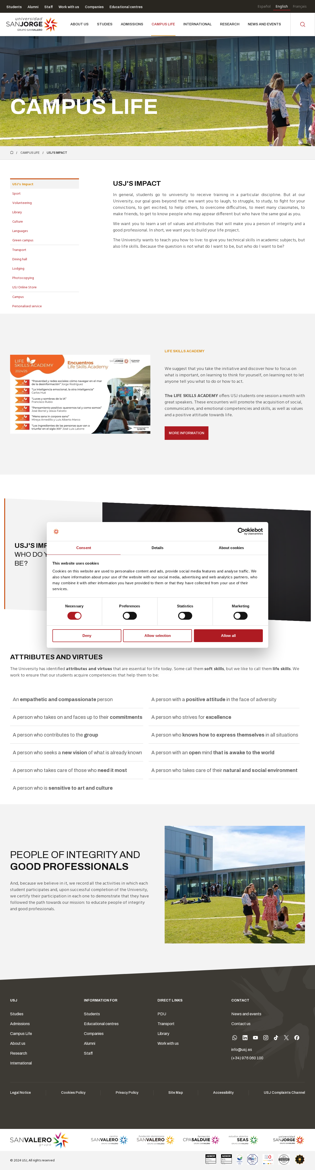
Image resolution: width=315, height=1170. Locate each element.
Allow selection (157, 635)
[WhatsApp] (234, 1038)
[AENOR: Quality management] (210, 1159)
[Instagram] (265, 1038)
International (21, 1063)
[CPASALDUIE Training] (201, 1140)
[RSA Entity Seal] (252, 1159)
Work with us (168, 1043)
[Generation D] (268, 1159)
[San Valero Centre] (109, 1140)
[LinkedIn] (245, 1038)
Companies (94, 1033)
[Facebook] (296, 1038)
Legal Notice (20, 1092)
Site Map (175, 1092)
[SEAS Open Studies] (244, 1140)
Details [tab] (158, 548)
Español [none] (264, 6)
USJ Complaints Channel (284, 1092)
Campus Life (21, 1033)
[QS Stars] (300, 1159)
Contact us (241, 1024)
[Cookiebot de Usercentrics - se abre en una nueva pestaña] (241, 531)
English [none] (282, 6)
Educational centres (101, 1024)
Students (92, 1014)
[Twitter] (286, 1038)
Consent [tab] (83, 548)
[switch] (125, 614)
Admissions (20, 1024)
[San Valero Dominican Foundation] (155, 1140)
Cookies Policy (73, 1092)
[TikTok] (276, 1038)
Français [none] (300, 6)
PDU (162, 1014)
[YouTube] (255, 1038)
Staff (88, 1053)
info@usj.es (241, 1049)
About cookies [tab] (231, 548)
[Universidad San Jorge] (286, 1140)
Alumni (89, 1043)
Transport (166, 1024)
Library (163, 1033)
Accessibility (223, 1092)
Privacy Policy (127, 1092)
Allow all (228, 635)
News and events (246, 1014)
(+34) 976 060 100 (247, 1058)
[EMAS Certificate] (239, 1159)
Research (18, 1053)
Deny (86, 635)
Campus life (30, 152)
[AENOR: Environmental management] (226, 1159)
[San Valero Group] (40, 1140)
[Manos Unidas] (284, 1159)
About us (17, 1043)
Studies (16, 1014)
